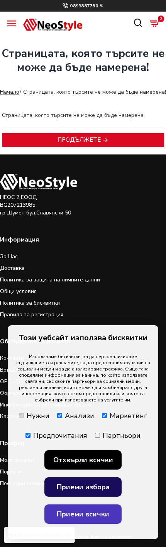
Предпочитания (60, 435)
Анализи (79, 415)
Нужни (38, 415)
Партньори (122, 435)
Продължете (79, 140)
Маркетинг (128, 415)
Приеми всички (83, 514)
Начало (9, 92)
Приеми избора (83, 487)
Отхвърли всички (83, 460)
